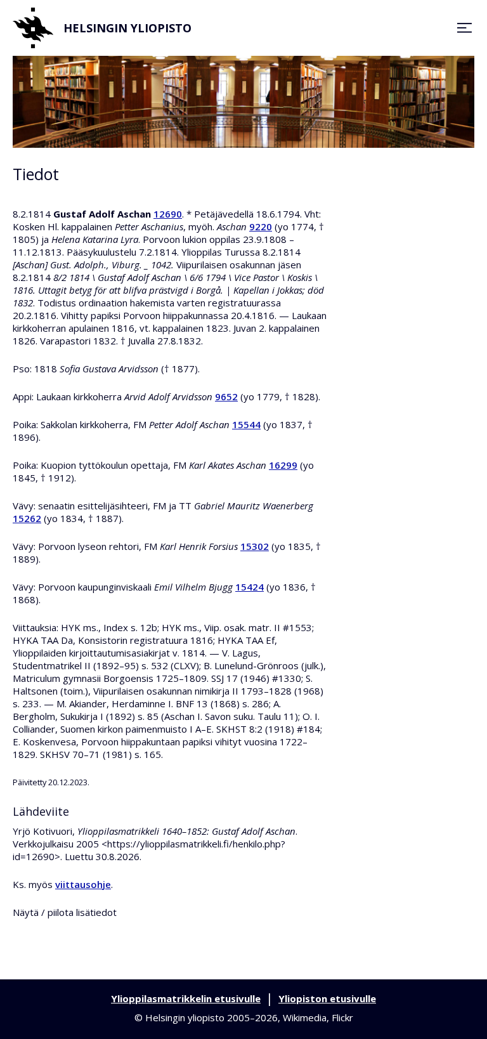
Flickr (342, 1017)
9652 (226, 396)
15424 (249, 586)
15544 (246, 424)
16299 (283, 465)
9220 (260, 226)
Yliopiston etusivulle (327, 998)
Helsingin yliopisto (127, 28)
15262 (27, 518)
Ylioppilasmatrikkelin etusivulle (186, 998)
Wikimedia (305, 1017)
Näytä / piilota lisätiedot (65, 912)
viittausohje (83, 884)
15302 (254, 546)
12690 (167, 213)
